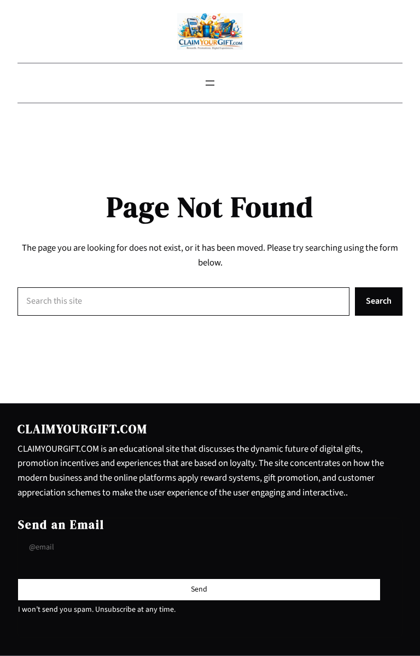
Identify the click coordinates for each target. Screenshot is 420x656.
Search (379, 301)
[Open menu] (210, 83)
